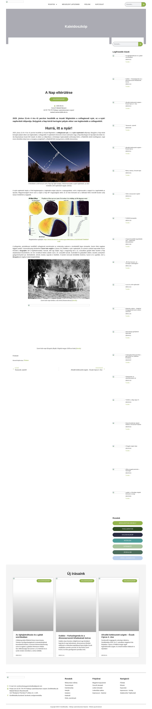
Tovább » (128, 62)
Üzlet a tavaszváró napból (133, 193)
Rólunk (87, 4)
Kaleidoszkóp (76, 26)
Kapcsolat (99, 4)
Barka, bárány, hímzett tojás (133, 170)
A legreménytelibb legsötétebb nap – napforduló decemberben (134, 240)
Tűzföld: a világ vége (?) (132, 400)
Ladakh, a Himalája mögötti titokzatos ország (133, 493)
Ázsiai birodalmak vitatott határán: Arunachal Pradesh (133, 423)
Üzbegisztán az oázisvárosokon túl (131, 377)
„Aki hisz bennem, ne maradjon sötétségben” (132, 262)
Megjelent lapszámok (71, 4)
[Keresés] (143, 4)
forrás (75, 300)
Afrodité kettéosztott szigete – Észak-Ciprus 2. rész (134, 103)
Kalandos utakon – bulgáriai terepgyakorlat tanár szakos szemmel (133, 310)
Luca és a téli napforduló (132, 284)
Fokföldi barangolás (131, 218)
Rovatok (51, 4)
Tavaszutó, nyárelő (131, 125)
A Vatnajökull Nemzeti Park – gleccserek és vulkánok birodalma (133, 356)
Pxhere (26, 360)
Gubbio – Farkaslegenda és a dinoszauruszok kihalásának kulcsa (134, 80)
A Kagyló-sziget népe (131, 446)
